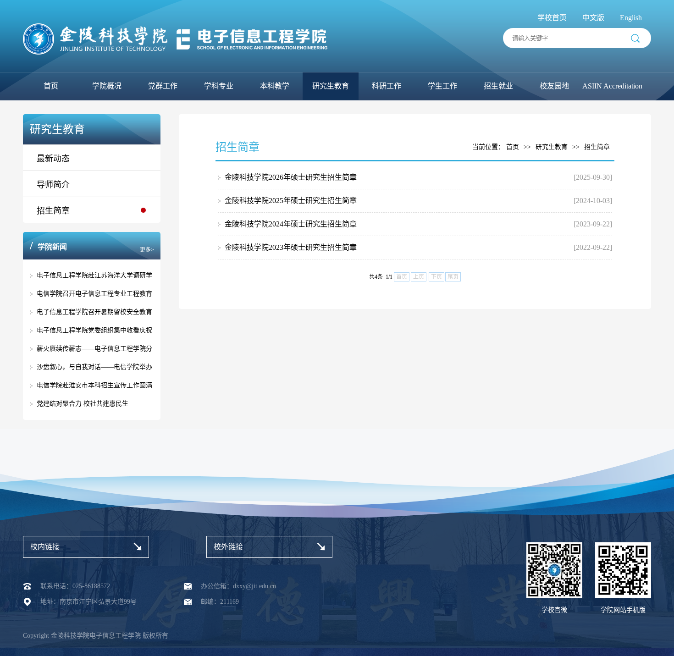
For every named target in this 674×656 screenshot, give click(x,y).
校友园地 (554, 86)
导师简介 (53, 184)
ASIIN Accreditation (612, 86)
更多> (147, 250)
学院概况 (107, 86)
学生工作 (442, 86)
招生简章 (53, 210)
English (631, 18)
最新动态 (53, 158)
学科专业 (218, 86)
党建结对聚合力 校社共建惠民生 (82, 403)
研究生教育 (330, 86)
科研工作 (386, 86)
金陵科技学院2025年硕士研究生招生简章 (291, 200)
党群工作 (162, 86)
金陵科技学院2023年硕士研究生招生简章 (291, 247)
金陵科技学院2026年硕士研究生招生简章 (291, 177)
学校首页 (552, 18)
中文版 (593, 18)
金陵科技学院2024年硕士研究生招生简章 (291, 224)
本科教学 (274, 86)
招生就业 (498, 86)
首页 (51, 86)
